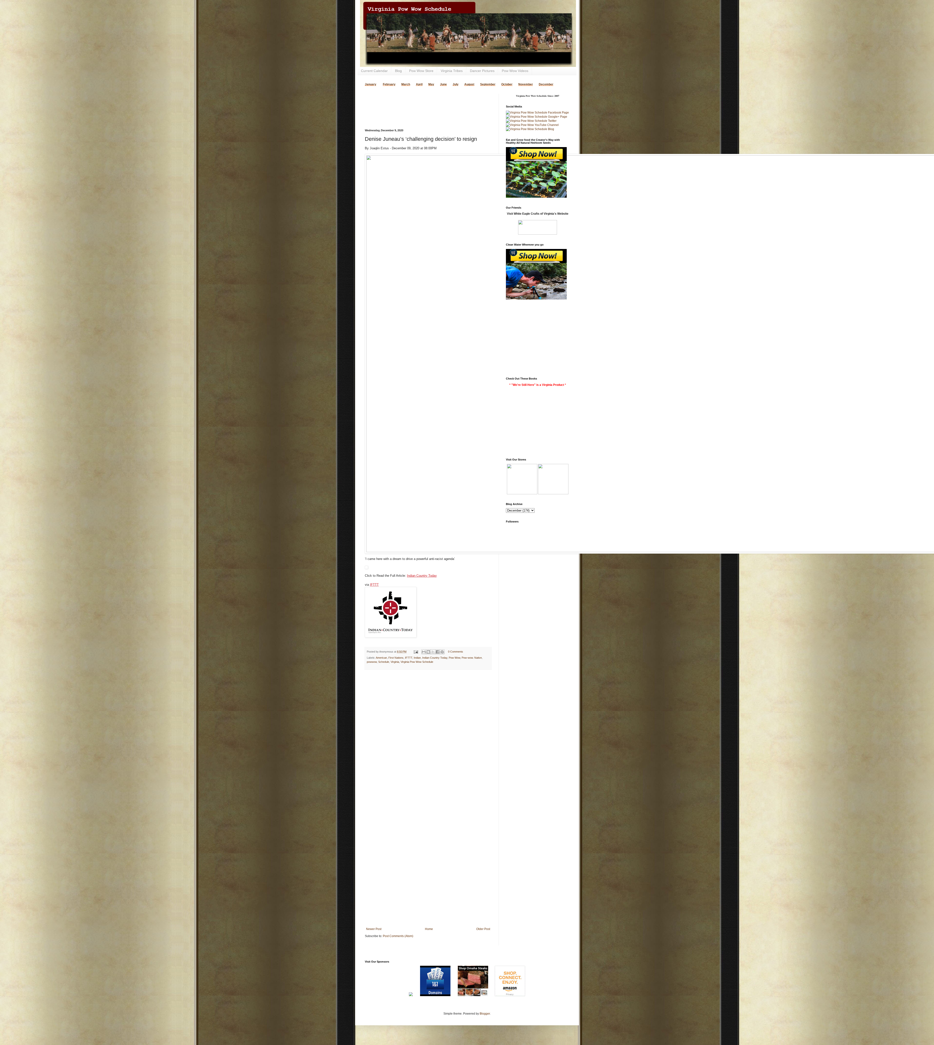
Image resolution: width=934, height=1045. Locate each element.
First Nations (396, 657)
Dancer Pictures (482, 71)
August (469, 84)
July (455, 84)
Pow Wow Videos (515, 71)
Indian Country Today (422, 575)
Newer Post (373, 929)
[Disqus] (428, 736)
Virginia (395, 661)
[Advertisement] (422, 101)
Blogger (485, 1013)
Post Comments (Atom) (398, 936)
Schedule (383, 661)
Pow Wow (454, 657)
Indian (417, 657)
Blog (398, 71)
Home (429, 929)
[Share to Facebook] (437, 651)
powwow (372, 661)
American (381, 657)
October (506, 84)
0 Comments (455, 651)
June (443, 84)
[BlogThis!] (428, 651)
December (546, 84)
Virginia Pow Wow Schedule (417, 661)
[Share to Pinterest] (442, 651)
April (419, 84)
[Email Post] (416, 651)
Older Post (483, 929)
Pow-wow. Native (472, 657)
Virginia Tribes (452, 71)
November (525, 84)
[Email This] (423, 651)
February (389, 84)
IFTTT (374, 584)
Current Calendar (374, 71)
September (487, 84)
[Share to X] (433, 651)
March (405, 84)
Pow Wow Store (421, 71)
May (431, 84)
